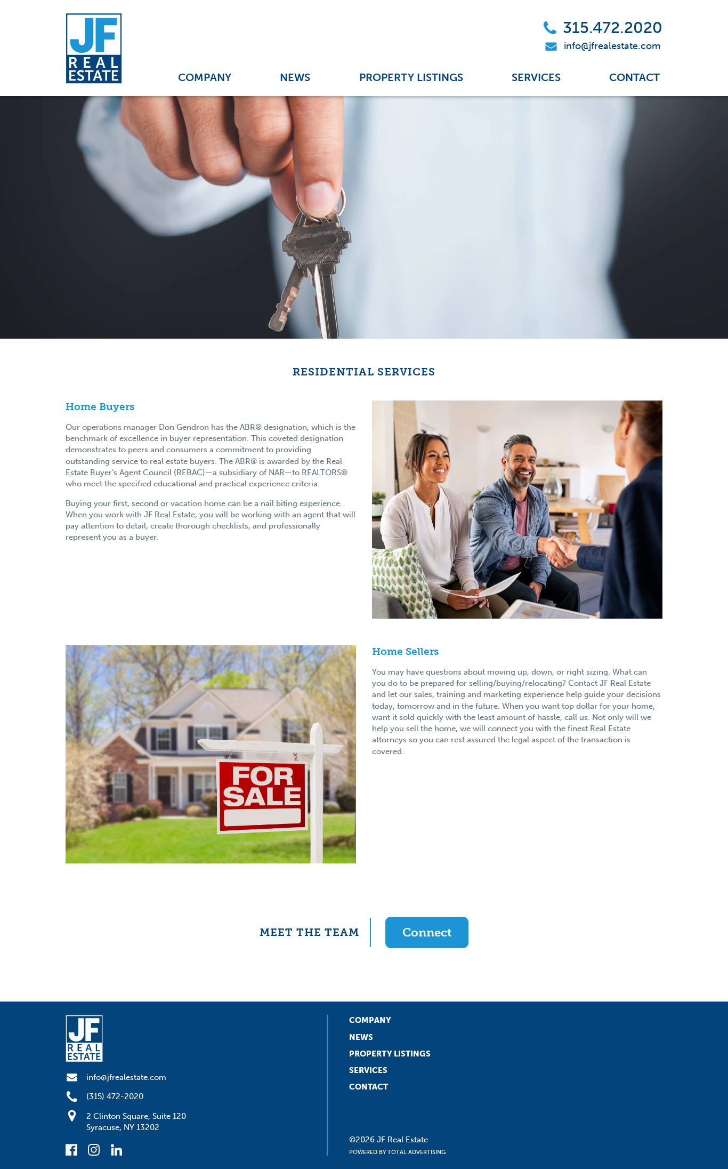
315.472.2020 (612, 27)
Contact (634, 77)
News (295, 77)
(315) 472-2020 (114, 1096)
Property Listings (411, 77)
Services (536, 77)
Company (204, 77)
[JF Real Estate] (94, 48)
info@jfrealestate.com (612, 46)
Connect (426, 932)
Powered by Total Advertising (397, 1152)
